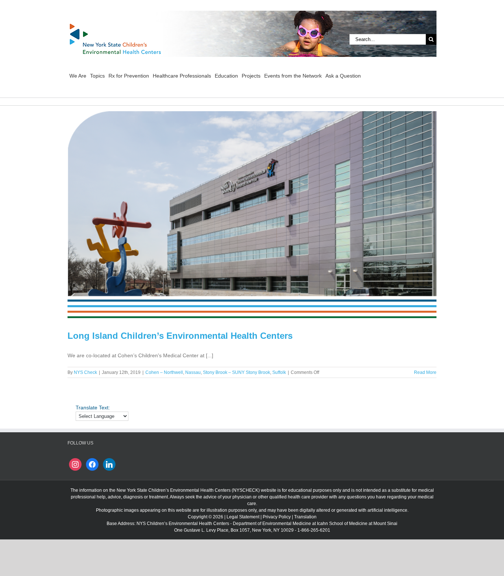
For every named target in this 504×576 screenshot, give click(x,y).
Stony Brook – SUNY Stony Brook (236, 372)
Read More (425, 372)
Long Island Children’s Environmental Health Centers (180, 336)
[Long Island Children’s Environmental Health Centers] (252, 214)
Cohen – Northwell (164, 372)
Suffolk (279, 372)
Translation (305, 516)
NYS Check (85, 372)
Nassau (193, 372)
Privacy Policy (277, 516)
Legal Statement (243, 516)
